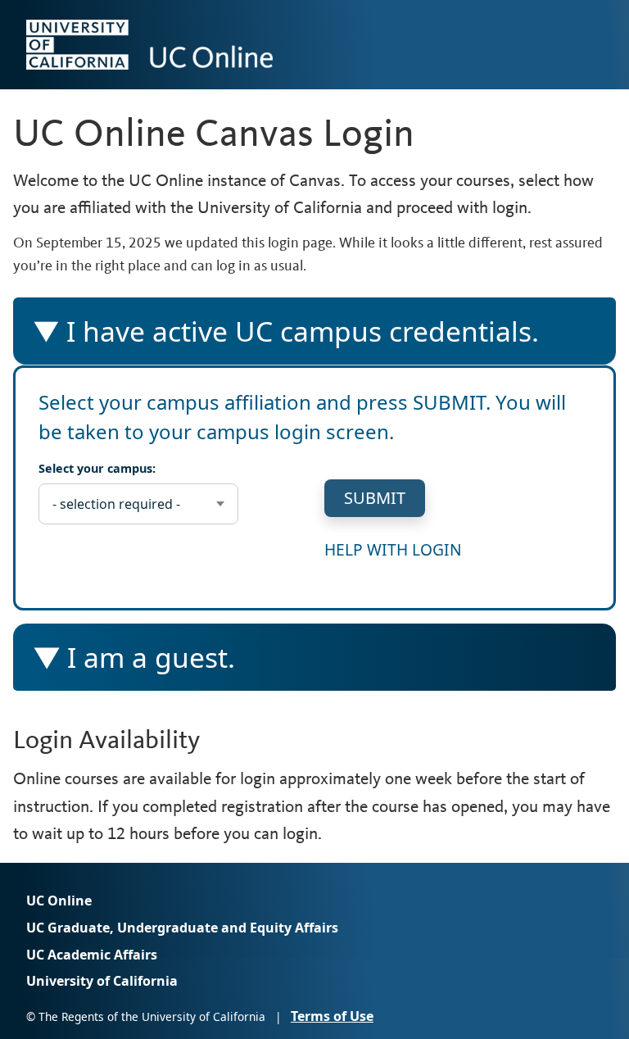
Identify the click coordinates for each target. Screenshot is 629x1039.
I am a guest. (151, 664)
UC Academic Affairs (91, 955)
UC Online (59, 901)
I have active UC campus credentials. (285, 338)
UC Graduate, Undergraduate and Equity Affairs (182, 928)
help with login (393, 549)
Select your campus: (97, 468)
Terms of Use (332, 1016)
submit (374, 498)
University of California (102, 982)
